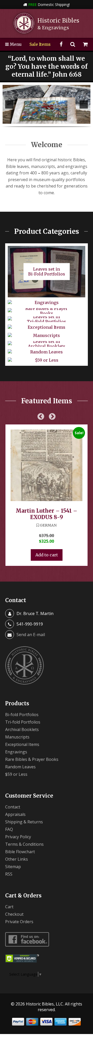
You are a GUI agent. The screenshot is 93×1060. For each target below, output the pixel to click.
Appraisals (15, 814)
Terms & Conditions (24, 844)
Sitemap (13, 866)
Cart (9, 907)
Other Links (16, 859)
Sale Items (40, 44)
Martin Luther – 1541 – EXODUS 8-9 (46, 513)
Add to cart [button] (46, 554)
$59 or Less (16, 774)
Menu (15, 44)
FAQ (9, 829)
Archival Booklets (22, 729)
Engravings (16, 752)
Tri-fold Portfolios (22, 722)
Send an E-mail (31, 634)
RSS (8, 874)
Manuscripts (17, 737)
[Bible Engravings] (46, 104)
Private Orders (19, 921)
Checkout (14, 914)
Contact (12, 807)
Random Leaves (20, 767)
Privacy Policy (18, 837)
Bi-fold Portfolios (21, 714)
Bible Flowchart (20, 851)
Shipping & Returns (24, 822)
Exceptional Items (22, 744)
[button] (9, 104)
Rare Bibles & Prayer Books (31, 759)
